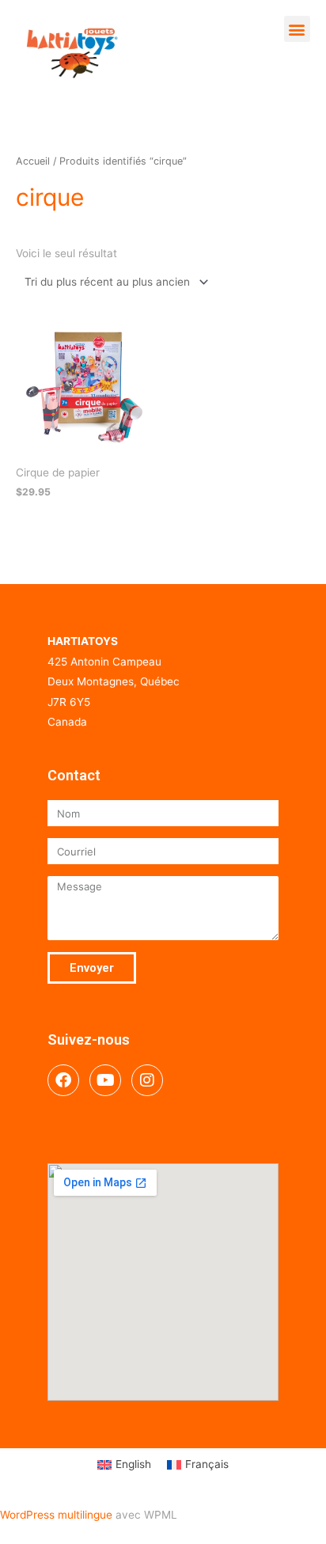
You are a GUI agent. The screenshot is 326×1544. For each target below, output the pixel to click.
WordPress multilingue (56, 1514)
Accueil (33, 161)
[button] (297, 29)
